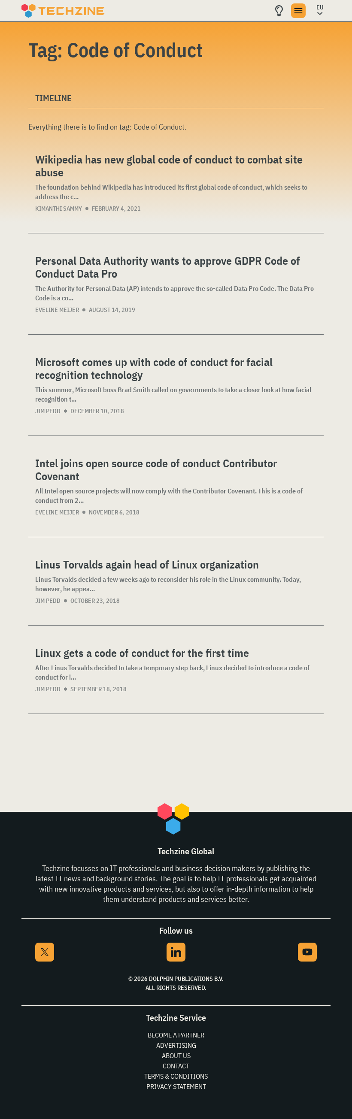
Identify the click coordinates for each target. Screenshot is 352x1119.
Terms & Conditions (176, 1076)
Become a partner (176, 1035)
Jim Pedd (48, 411)
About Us (176, 1055)
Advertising (176, 1045)
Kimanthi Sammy (58, 208)
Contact (176, 1066)
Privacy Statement (176, 1086)
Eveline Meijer (57, 310)
